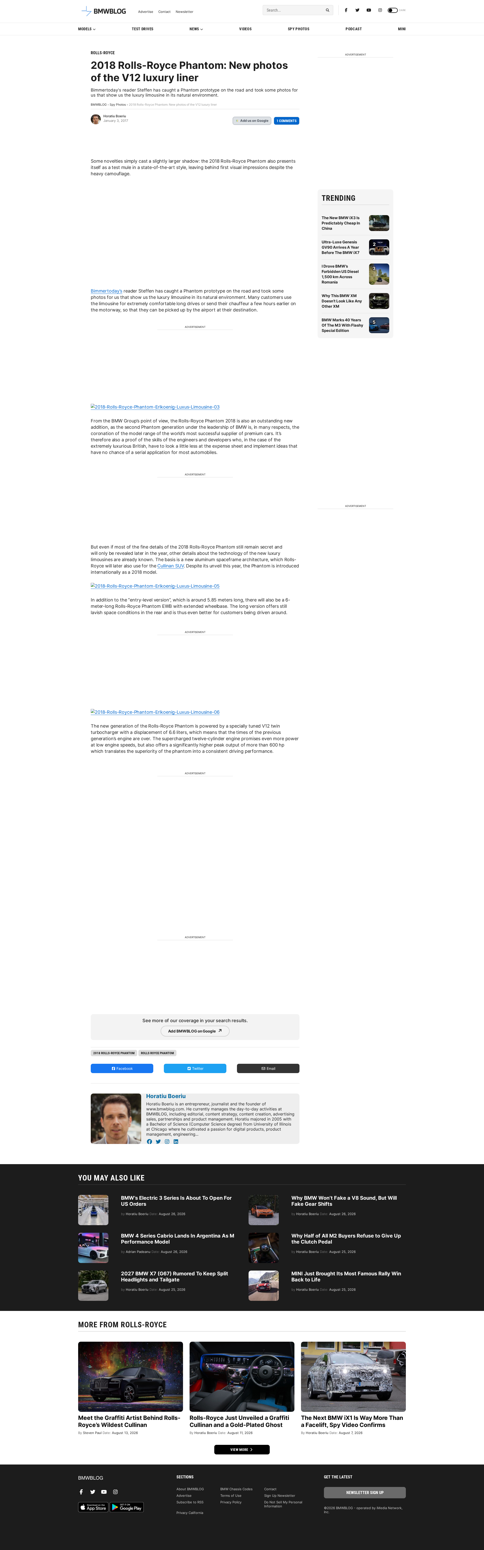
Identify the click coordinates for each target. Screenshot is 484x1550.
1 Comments (287, 121)
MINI (402, 29)
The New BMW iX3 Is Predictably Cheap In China (341, 223)
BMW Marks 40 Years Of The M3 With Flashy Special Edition (342, 325)
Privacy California (189, 1513)
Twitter (197, 1068)
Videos (245, 29)
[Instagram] (380, 10)
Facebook (124, 1068)
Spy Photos (299, 29)
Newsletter (184, 11)
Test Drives (143, 29)
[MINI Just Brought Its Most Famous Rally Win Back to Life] (264, 1273)
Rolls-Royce (103, 52)
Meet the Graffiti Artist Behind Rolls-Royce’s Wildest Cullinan (129, 1421)
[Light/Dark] (393, 10)
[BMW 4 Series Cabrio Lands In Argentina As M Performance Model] (93, 1235)
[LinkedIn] (176, 1142)
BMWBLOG (99, 104)
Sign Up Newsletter (279, 1496)
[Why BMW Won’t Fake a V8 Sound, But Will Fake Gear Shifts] (264, 1197)
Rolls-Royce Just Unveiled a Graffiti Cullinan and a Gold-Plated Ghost (239, 1421)
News (194, 29)
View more (239, 1450)
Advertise (145, 11)
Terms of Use (230, 1496)
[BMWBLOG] (119, 1478)
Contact (164, 11)
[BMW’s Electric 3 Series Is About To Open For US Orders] (93, 1197)
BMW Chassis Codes (236, 1489)
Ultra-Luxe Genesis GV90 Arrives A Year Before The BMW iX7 (340, 247)
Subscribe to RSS (189, 1502)
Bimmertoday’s (106, 291)
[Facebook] (346, 10)
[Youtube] (368, 10)
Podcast (354, 29)
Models (85, 29)
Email (270, 1068)
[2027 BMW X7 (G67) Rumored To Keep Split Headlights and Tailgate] (93, 1273)
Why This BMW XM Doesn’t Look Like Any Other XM (342, 301)
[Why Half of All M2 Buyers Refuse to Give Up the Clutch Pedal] (264, 1235)
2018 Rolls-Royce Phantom (114, 1053)
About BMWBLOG (190, 1489)
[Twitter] (357, 10)
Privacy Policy (230, 1502)
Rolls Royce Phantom (157, 1053)
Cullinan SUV (170, 565)
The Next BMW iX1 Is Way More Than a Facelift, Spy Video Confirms (352, 1421)
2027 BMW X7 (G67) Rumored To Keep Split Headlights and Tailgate (174, 1277)
